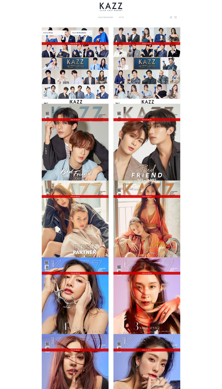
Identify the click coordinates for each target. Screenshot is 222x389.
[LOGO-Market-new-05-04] (111, 3)
